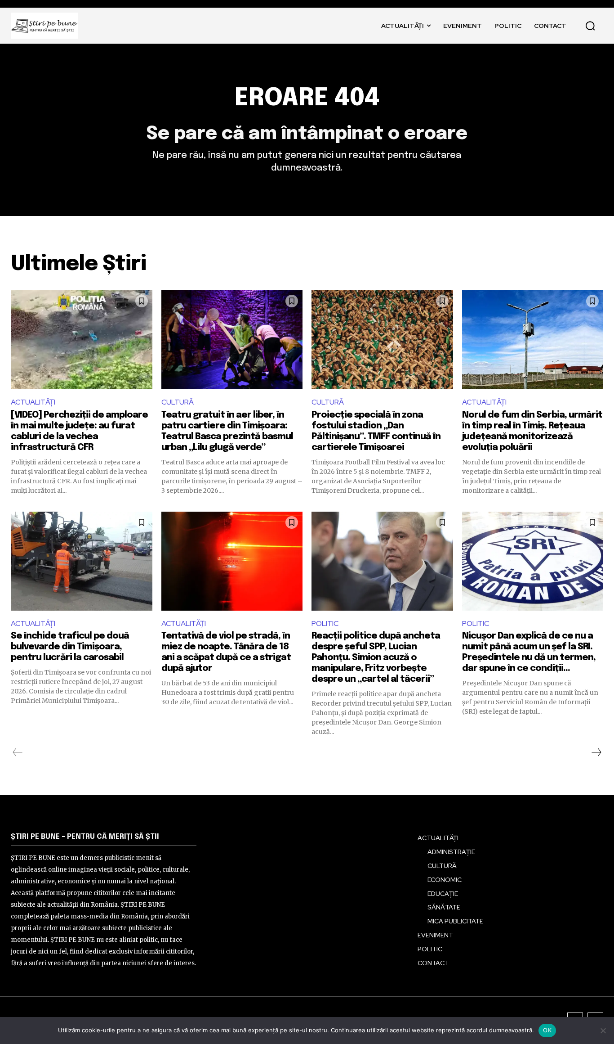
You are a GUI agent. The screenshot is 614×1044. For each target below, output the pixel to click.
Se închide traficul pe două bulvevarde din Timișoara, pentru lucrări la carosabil (70, 646)
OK (547, 1030)
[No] (602, 1030)
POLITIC (324, 623)
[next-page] (596, 752)
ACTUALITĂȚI (33, 402)
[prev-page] (18, 752)
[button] (590, 26)
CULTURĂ (177, 402)
